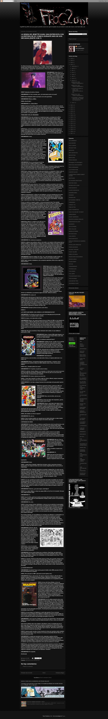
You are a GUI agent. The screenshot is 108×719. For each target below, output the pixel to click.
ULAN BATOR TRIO (73, 281)
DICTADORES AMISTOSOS (75, 180)
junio (73, 72)
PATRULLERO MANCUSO (75, 244)
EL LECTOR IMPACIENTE (83, 382)
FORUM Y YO (72, 204)
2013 (71, 121)
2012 (71, 123)
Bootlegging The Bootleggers (75, 162)
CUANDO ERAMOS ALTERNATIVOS (83, 364)
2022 (71, 64)
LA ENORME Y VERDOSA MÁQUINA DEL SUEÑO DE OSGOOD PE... (77, 99)
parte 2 (23, 70)
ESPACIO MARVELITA (83, 411)
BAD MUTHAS (72, 155)
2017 (71, 113)
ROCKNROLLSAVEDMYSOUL (83, 444)
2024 (71, 60)
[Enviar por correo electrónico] (35, 658)
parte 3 (27, 70)
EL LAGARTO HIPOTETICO (83, 379)
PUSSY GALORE (73, 251)
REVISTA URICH (73, 259)
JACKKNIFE (71, 224)
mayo (73, 74)
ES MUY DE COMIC (82, 404)
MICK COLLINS (72, 229)
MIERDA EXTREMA (73, 231)
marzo (73, 78)
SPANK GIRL (83, 447)
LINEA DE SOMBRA (82, 429)
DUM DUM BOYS (73, 187)
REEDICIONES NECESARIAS (76, 256)
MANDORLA (83, 431)
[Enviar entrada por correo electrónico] (33, 658)
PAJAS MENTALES (73, 238)
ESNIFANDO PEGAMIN (83, 408)
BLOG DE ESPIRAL (82, 352)
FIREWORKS (72, 202)
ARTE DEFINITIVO (35, 660)
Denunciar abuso (73, 288)
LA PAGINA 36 (83, 425)
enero (73, 102)
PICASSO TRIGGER (73, 249)
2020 (71, 107)
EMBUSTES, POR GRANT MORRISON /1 (77, 95)
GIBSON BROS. (72, 214)
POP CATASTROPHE (83, 440)
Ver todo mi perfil (79, 50)
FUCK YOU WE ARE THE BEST (76, 212)
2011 (71, 125)
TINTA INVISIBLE (73, 278)
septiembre (74, 66)
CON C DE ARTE (82, 359)
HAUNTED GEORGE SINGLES (76, 219)
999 (81, 341)
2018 (71, 111)
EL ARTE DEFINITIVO (74, 190)
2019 (71, 109)
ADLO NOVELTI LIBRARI (82, 345)
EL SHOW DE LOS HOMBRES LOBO (83, 387)
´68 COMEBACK (72, 140)
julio (73, 70)
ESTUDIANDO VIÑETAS (74, 200)
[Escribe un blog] (36, 658)
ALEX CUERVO (72, 145)
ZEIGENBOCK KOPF (74, 283)
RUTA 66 (71, 264)
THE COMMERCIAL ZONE (83, 455)
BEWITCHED (72, 157)
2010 (71, 127)
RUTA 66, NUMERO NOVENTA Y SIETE (36, 701)
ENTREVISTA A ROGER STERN (83, 400)
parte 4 (31, 70)
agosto (73, 68)
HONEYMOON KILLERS (74, 221)
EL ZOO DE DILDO (82, 392)
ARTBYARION (83, 348)
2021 (71, 105)
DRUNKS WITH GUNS (74, 185)
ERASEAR (71, 195)
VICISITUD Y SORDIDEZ (83, 474)
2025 (71, 58)
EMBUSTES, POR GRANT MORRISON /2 (77, 86)
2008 (71, 131)
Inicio (44, 672)
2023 (71, 62)
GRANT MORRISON (73, 216)
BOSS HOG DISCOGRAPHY (75, 164)
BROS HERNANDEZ (73, 167)
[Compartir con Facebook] (39, 658)
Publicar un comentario (28, 666)
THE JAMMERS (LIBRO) (82, 460)
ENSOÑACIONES (73, 192)
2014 (71, 119)
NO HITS (82, 436)
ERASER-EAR (72, 197)
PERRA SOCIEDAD (73, 247)
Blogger (63, 716)
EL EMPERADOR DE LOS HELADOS (83, 373)
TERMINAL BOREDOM (82, 450)
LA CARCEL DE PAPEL (82, 419)
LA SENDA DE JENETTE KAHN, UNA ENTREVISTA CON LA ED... (77, 90)
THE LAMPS (72, 273)
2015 (71, 117)
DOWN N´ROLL (82, 369)
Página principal (72, 39)
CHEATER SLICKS (73, 172)
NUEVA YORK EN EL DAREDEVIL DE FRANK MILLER (35, 681)
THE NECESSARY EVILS (75, 276)
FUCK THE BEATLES (74, 209)
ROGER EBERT (72, 261)
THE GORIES (72, 271)
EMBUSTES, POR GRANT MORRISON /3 (77, 83)
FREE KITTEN (72, 207)
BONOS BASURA (73, 160)
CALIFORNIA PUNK (73, 169)
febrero (73, 80)
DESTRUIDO (72, 178)
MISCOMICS (83, 434)
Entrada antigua (60, 672)
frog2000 (79, 46)
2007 (71, 133)
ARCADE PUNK (72, 147)
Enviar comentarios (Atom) (45, 677)
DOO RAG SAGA (73, 183)
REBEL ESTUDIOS (73, 254)
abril (73, 76)
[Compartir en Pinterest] (41, 658)
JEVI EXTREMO (72, 226)
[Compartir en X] (38, 658)
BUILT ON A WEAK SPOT (83, 355)
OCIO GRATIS (72, 236)
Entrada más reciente (26, 672)
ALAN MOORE (72, 143)
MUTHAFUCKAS (73, 233)
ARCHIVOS (28, 660)
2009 (71, 129)
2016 (71, 115)
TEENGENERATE (73, 266)
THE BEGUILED (72, 268)
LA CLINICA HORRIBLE (82, 422)
